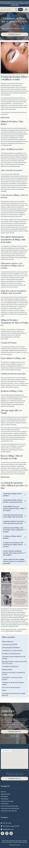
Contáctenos (5, 803)
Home (2, 28)
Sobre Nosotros (5, 794)
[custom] (11, 833)
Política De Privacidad (14, 845)
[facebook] (2, 833)
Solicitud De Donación (7, 801)
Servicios (3, 791)
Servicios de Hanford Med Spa (9, 806)
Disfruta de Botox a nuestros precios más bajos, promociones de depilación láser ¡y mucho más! (14, 3)
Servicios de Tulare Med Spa (9, 811)
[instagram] (7, 833)
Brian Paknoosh (23, 842)
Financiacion (4, 796)
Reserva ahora (5, 117)
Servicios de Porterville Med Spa (10, 808)
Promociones (4, 799)
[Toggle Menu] (26, 9)
